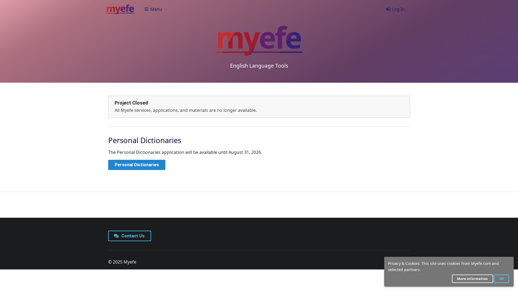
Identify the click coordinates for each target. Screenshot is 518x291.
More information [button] (472, 279)
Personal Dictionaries (137, 164)
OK (501, 279)
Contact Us (132, 235)
